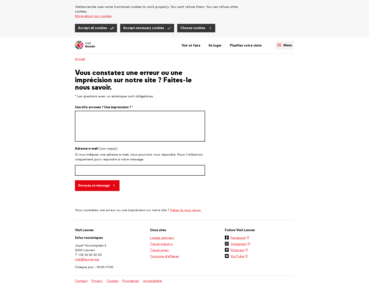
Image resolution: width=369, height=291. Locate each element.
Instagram (240, 244)
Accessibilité (152, 281)
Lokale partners (162, 238)
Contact (81, 281)
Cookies (112, 281)
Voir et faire (191, 45)
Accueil (80, 59)
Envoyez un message (94, 185)
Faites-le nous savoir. (185, 210)
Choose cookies (193, 28)
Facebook (239, 238)
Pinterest (239, 250)
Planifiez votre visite (246, 45)
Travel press (159, 250)
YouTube (239, 256)
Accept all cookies (93, 28)
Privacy (97, 281)
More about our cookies (93, 16)
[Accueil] (85, 45)
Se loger (215, 45)
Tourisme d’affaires (164, 256)
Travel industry (161, 244)
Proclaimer (130, 281)
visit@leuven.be (87, 259)
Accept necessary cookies (144, 28)
